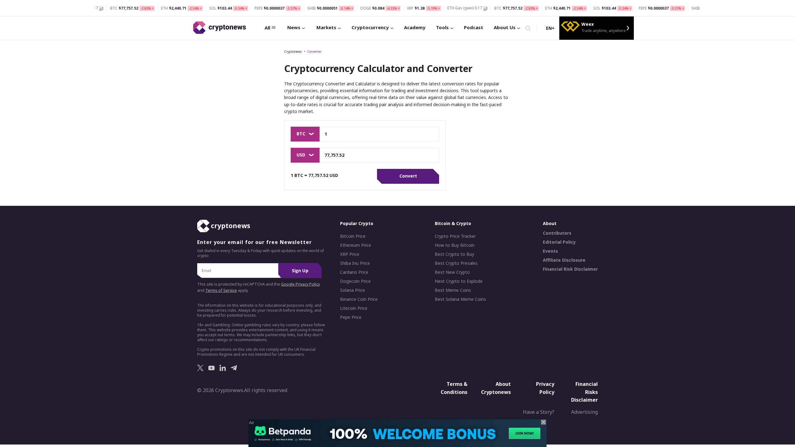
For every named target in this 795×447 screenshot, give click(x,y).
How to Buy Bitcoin (455, 245)
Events (550, 251)
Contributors (557, 233)
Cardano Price (354, 272)
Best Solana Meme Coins (460, 299)
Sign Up (300, 270)
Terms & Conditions (454, 388)
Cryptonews (293, 51)
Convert (408, 176)
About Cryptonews (496, 388)
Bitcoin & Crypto (453, 223)
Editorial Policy (559, 242)
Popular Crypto (356, 223)
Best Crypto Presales (456, 263)
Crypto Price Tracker (455, 236)
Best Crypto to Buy (454, 254)
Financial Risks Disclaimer (584, 392)
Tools (442, 27)
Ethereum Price (355, 245)
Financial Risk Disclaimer (570, 269)
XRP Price (349, 254)
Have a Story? (538, 412)
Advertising (584, 412)
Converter (314, 51)
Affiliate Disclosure (564, 260)
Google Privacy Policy (300, 284)
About (549, 223)
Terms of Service (221, 290)
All (267, 28)
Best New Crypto (452, 272)
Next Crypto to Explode (459, 281)
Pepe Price (350, 317)
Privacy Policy (545, 388)
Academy (414, 27)
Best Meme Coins (453, 290)
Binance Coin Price (359, 299)
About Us (505, 27)
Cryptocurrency (370, 27)
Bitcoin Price (353, 236)
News (293, 27)
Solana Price (352, 290)
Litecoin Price (353, 308)
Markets (326, 27)
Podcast (473, 27)
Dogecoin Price (355, 281)
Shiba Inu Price (355, 263)
